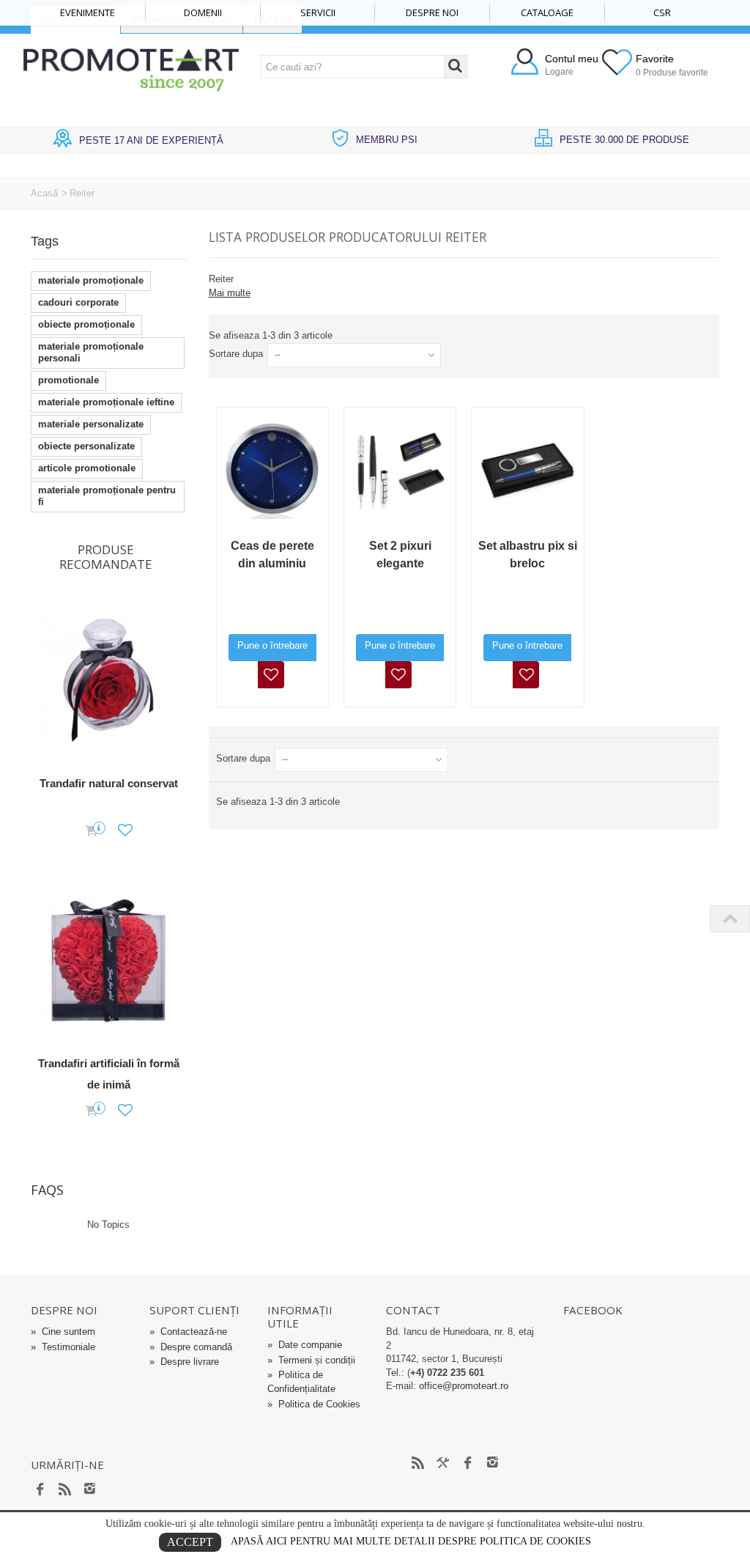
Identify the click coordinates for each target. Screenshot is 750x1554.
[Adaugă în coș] (91, 831)
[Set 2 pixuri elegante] (400, 470)
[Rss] (65, 1490)
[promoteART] (130, 69)
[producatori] (443, 1463)
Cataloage (547, 12)
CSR (662, 12)
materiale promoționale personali (91, 352)
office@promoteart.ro (463, 1385)
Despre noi (432, 12)
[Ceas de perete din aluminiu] (272, 470)
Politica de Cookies (313, 1404)
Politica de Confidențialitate (301, 1381)
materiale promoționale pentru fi (107, 496)
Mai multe (229, 292)
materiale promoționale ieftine (106, 402)
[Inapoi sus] (729, 919)
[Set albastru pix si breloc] (527, 470)
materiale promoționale (91, 280)
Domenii (203, 12)
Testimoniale (63, 1346)
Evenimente (87, 12)
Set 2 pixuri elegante (400, 555)
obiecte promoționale (86, 324)
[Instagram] (90, 1490)
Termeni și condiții (311, 1360)
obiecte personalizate (86, 446)
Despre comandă (190, 1346)
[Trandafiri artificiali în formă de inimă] (108, 961)
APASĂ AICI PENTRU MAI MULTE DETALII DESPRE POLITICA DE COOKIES (411, 1541)
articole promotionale (86, 468)
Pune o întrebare (272, 645)
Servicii (317, 12)
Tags (45, 241)
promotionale (68, 380)
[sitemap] (418, 1463)
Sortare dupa (236, 353)
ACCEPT (190, 1542)
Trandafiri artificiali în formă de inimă (108, 1074)
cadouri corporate (78, 302)
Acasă (44, 193)
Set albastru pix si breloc (527, 555)
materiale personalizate (91, 424)
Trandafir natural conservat (109, 783)
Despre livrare (184, 1361)
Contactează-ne (188, 1331)
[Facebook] (40, 1490)
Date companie (304, 1344)
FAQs (47, 1189)
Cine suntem (63, 1331)
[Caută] (455, 66)
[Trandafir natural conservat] (108, 680)
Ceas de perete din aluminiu (272, 555)
